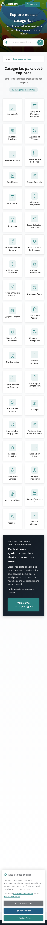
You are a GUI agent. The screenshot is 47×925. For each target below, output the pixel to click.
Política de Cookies (12, 896)
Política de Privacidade (23, 893)
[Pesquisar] (40, 42)
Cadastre (34, 4)
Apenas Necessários (23, 903)
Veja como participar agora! (23, 604)
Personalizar (25, 910)
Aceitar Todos (25, 918)
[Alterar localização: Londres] (7, 42)
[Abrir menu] (43, 4)
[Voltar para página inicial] (10, 4)
